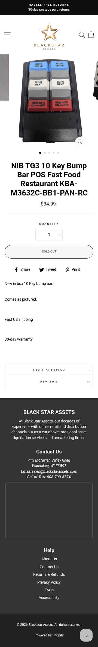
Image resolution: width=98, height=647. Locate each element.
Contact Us (49, 567)
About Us (49, 559)
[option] (49, 8)
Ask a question (49, 370)
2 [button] (45, 153)
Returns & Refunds (49, 574)
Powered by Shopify (49, 635)
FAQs (49, 590)
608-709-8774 (59, 477)
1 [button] (40, 153)
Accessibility (49, 597)
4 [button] (54, 153)
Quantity (49, 223)
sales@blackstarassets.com (54, 471)
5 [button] (58, 153)
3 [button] (49, 153)
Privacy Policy (49, 582)
